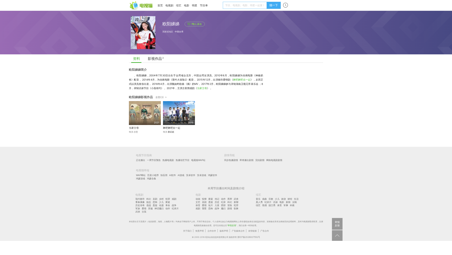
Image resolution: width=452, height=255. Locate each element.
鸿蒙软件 (212, 175)
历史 (217, 202)
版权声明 (224, 231)
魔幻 (223, 208)
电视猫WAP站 (198, 160)
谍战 (148, 205)
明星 (194, 5)
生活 (296, 198)
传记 (217, 198)
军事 (286, 205)
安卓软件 (190, 175)
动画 (198, 198)
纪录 (223, 202)
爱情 (144, 208)
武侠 (137, 211)
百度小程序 (153, 175)
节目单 (204, 5)
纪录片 (175, 208)
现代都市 (140, 198)
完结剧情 (259, 160)
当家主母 (202, 88)
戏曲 (264, 198)
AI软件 (172, 175)
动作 (167, 208)
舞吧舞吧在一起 (242, 79)
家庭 (167, 202)
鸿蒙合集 (151, 178)
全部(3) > (161, 97)
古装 (144, 211)
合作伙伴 (211, 231)
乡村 (161, 198)
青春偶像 (140, 202)
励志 (148, 202)
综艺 (178, 5)
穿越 (150, 208)
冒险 (229, 205)
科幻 (148, 198)
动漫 (161, 205)
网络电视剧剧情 (274, 160)
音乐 (258, 198)
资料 (136, 58)
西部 (223, 205)
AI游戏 (181, 175)
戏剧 (174, 198)
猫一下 (273, 5)
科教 (292, 205)
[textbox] (245, 5)
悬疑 (155, 205)
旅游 (283, 198)
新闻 (288, 202)
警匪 (204, 208)
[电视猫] (141, 5)
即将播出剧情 (247, 160)
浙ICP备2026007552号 (248, 237)
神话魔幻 (159, 208)
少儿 (161, 202)
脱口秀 (272, 205)
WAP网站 (140, 175)
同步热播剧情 (231, 160)
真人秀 (259, 202)
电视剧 (169, 5)
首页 (160, 5)
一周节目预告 (154, 160)
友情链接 (252, 231)
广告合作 (264, 231)
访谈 (275, 202)
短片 (210, 205)
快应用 (163, 175)
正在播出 (140, 160)
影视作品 (155, 58)
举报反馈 (232, 225)
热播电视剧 (168, 160)
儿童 (217, 205)
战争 (174, 205)
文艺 (198, 202)
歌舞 (236, 208)
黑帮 (229, 198)
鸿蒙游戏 (140, 178)
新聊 (236, 202)
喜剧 (155, 198)
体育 (198, 205)
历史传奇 (140, 205)
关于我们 (187, 231)
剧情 (229, 208)
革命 (167, 205)
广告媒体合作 (238, 231)
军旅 (137, 208)
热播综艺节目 (182, 160)
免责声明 (199, 231)
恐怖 (155, 202)
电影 (186, 5)
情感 (264, 205)
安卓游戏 (201, 175)
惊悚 (204, 198)
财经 (290, 198)
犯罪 (167, 198)
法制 (294, 202)
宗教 (271, 198)
